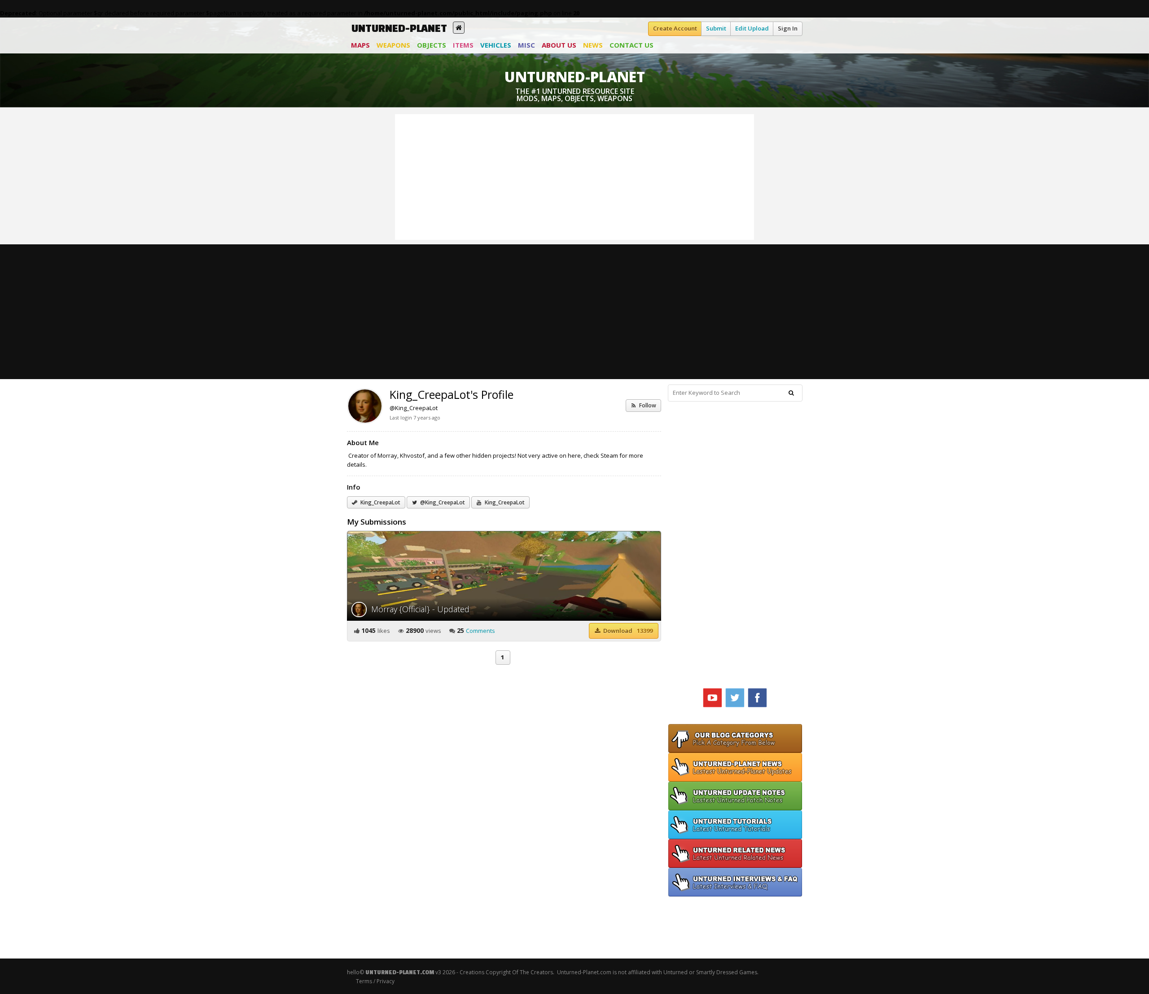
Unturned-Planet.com (399, 972)
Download (627, 631)
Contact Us (631, 44)
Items (463, 44)
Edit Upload (752, 28)
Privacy (386, 981)
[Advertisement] (574, 177)
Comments (476, 631)
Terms (364, 981)
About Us (559, 44)
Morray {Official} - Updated (420, 609)
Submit (716, 28)
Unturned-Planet (399, 28)
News (593, 44)
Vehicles (495, 44)
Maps (360, 44)
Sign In (788, 28)
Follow (647, 405)
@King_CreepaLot (442, 502)
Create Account (675, 28)
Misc (526, 44)
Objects (431, 44)
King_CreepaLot (379, 502)
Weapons (393, 44)
